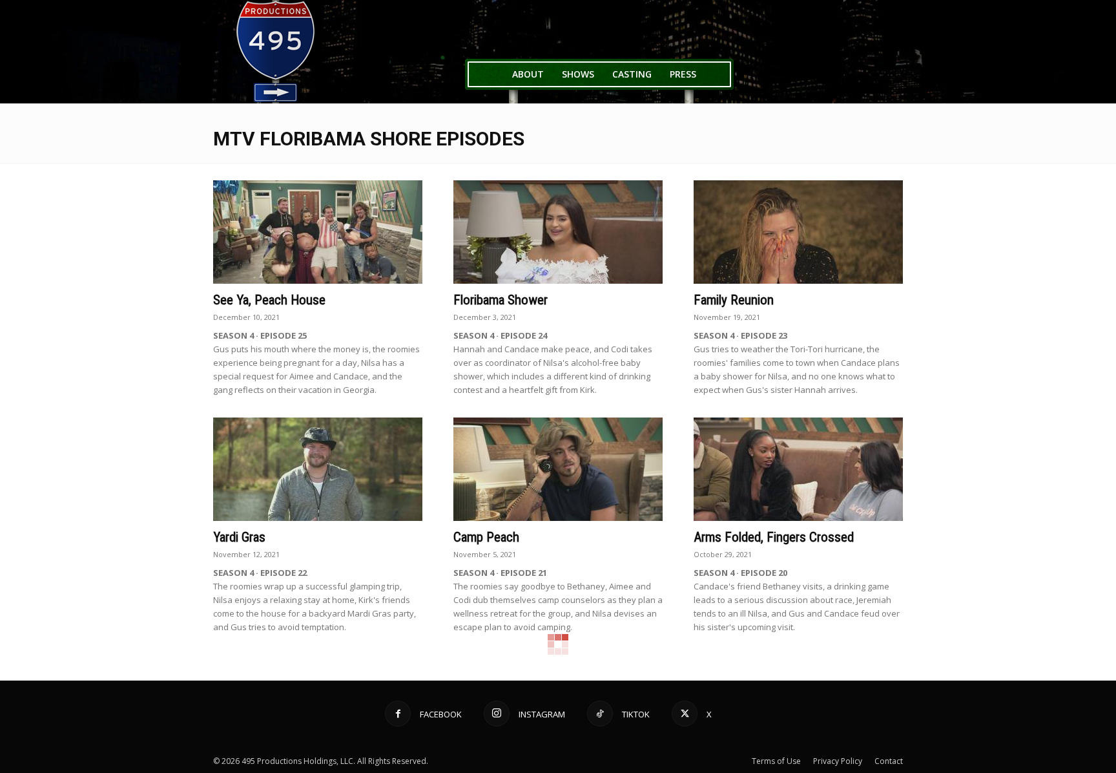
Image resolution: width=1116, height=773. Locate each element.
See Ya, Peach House (269, 300)
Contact (888, 761)
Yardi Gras (239, 537)
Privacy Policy (837, 761)
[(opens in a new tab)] (317, 232)
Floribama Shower (500, 300)
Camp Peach (486, 537)
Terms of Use (776, 761)
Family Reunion (734, 300)
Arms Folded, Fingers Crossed (774, 537)
